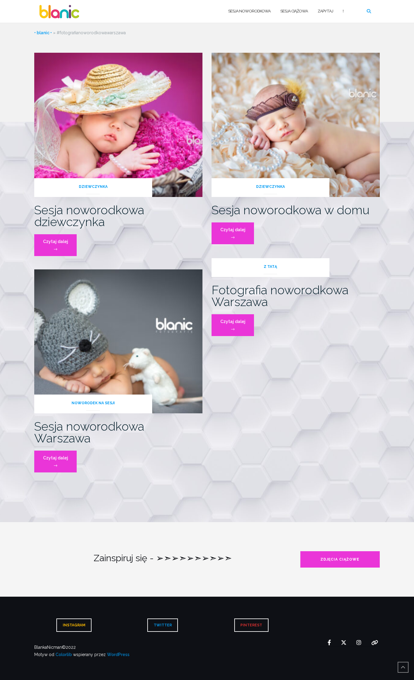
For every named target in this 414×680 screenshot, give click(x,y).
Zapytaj (325, 11)
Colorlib (63, 654)
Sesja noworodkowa (249, 11)
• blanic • (43, 32)
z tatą (270, 267)
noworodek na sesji (93, 403)
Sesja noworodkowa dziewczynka (89, 216)
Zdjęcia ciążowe (339, 559)
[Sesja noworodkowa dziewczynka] (118, 124)
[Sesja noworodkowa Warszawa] (118, 340)
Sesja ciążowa (294, 11)
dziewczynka (93, 187)
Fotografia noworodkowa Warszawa (280, 296)
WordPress (118, 654)
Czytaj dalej (60, 247)
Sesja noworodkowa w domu (290, 210)
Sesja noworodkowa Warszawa (89, 432)
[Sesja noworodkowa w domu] (296, 124)
